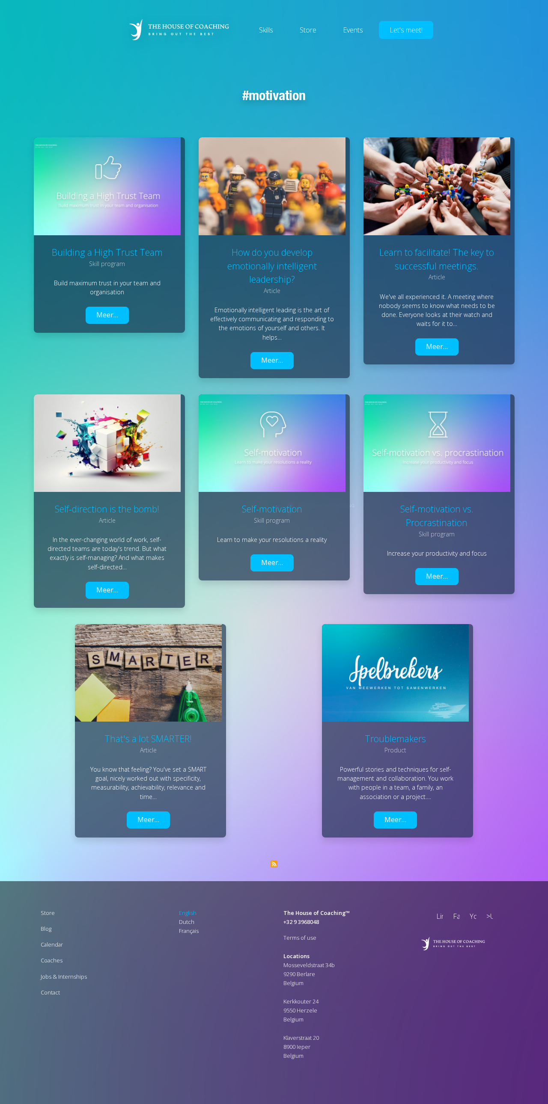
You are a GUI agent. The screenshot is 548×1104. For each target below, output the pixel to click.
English (188, 913)
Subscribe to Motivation (274, 864)
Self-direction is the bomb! (107, 509)
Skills (266, 30)
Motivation (277, 95)
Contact (50, 992)
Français (189, 931)
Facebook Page (455, 917)
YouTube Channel (471, 917)
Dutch (186, 922)
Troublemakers (395, 738)
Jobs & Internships (64, 976)
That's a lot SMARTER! (148, 738)
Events (353, 30)
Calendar (52, 944)
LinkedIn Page (438, 917)
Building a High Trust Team (107, 252)
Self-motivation (272, 509)
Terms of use (299, 937)
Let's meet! (406, 30)
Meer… (107, 315)
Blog (46, 928)
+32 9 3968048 (301, 922)
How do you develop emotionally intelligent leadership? (272, 265)
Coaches (52, 960)
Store (308, 30)
